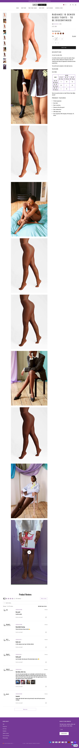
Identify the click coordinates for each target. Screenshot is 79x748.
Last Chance (50, 8)
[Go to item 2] (4, 21)
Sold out (63, 47)
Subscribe (64, 733)
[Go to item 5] (4, 38)
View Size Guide (55, 69)
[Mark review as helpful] (46, 617)
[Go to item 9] (4, 60)
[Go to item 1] (4, 15)
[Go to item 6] (4, 43)
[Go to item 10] (4, 66)
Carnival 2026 (59, 8)
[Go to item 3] (4, 26)
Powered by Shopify (36, 743)
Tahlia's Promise (6, 733)
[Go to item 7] (4, 49)
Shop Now (23, 8)
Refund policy (5, 738)
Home (17, 8)
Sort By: (39, 606)
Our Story (41, 8)
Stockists (4, 731)
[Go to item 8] (4, 55)
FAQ (3, 724)
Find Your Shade (32, 8)
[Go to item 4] (4, 32)
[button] (22, 598)
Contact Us (5, 726)
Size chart (74, 36)
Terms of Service (6, 735)
